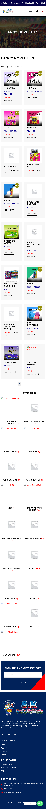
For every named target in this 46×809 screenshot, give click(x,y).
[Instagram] (14, 734)
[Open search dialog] (37, 11)
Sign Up (22, 682)
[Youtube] (8, 734)
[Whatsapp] (40, 803)
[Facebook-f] (2, 734)
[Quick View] (8, 97)
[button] (30, 11)
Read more (14, 170)
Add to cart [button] (9, 100)
